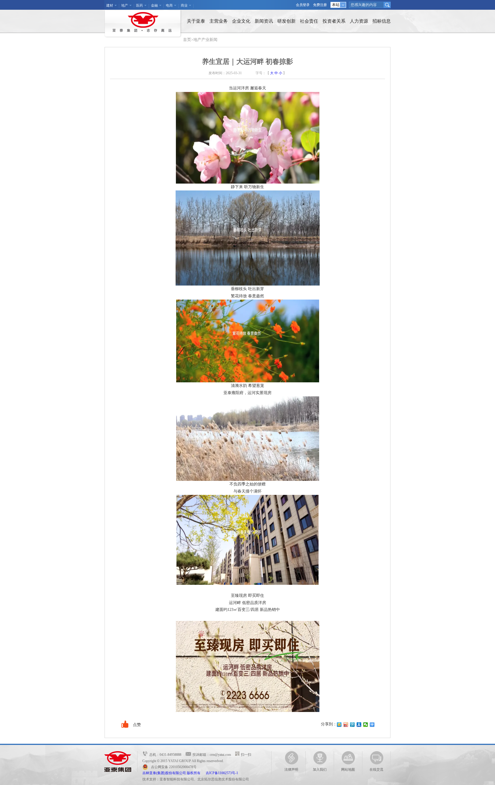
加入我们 (320, 770)
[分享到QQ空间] (339, 724)
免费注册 (320, 5)
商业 (184, 5)
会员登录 (303, 5)
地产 (124, 5)
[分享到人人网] (359, 724)
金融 (154, 5)
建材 (109, 5)
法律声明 (291, 770)
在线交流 (376, 770)
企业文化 (241, 21)
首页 (187, 40)
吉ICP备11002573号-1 (222, 773)
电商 (169, 5)
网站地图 (348, 770)
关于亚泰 (196, 21)
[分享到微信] (365, 724)
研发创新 (286, 21)
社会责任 (309, 21)
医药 (139, 5)
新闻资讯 (264, 21)
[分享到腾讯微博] (352, 724)
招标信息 (381, 21)
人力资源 (359, 21)
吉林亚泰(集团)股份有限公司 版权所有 (174, 773)
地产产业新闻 (205, 40)
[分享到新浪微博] (345, 724)
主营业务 (218, 21)
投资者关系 (334, 21)
